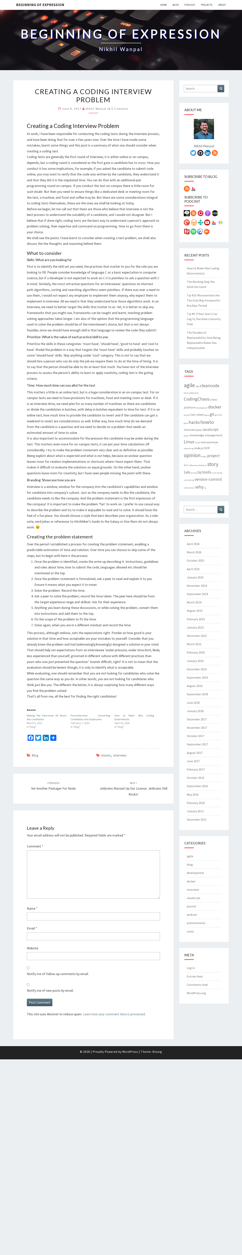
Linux (189, 442)
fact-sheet (197, 414)
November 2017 (197, 727)
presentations (196, 923)
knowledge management (206, 435)
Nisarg (157, 1051)
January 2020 (195, 661)
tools (206, 472)
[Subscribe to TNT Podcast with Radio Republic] (187, 233)
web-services (189, 488)
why (199, 487)
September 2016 (197, 786)
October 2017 (195, 736)
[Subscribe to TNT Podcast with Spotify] (193, 233)
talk (187, 472)
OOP (207, 448)
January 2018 (195, 711)
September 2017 (197, 744)
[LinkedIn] (208, 154)
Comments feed (197, 985)
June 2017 (193, 761)
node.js (198, 448)
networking (189, 448)
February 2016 (196, 803)
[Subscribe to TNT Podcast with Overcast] (194, 224)
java (199, 430)
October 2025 (195, 560)
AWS (197, 386)
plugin (204, 456)
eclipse (187, 415)
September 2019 (197, 677)
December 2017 (197, 719)
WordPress (130, 1051)
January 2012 (195, 811)
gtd (216, 415)
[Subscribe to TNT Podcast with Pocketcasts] (187, 224)
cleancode (209, 385)
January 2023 (195, 627)
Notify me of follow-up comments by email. (58, 974)
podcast (192, 914)
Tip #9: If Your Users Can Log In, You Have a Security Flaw (204, 319)
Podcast (190, 4)
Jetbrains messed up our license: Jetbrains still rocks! (133, 788)
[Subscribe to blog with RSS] (187, 190)
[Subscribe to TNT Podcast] (187, 214)
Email (32, 928)
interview (119, 755)
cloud (186, 393)
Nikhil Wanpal (96, 108)
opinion (192, 455)
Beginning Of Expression (40, 4)
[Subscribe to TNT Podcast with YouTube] (207, 224)
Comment (35, 846)
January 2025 (195, 577)
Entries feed (194, 976)
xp (205, 488)
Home (163, 4)
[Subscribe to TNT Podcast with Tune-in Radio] (201, 224)
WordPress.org (196, 993)
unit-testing (189, 480)
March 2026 (194, 552)
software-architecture (198, 465)
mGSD (197, 442)
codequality (194, 393)
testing (194, 473)
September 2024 (197, 594)
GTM (220, 415)
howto (106, 755)
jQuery (186, 435)
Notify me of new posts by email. (50, 990)
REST (186, 465)
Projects (207, 4)
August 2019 (194, 686)
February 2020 (196, 652)
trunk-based (217, 473)
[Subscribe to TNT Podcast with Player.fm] (201, 214)
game (207, 415)
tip (199, 472)
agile (189, 385)
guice (186, 423)
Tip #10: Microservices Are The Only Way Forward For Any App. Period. (203, 300)
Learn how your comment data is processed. (114, 1014)
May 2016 (193, 794)
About (222, 4)
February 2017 (196, 769)
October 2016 (195, 778)
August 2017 (194, 753)
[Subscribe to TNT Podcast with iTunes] (208, 214)
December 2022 (197, 636)
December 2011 (197, 819)
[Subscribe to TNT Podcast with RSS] (193, 214)
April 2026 (193, 544)
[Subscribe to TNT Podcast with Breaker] (200, 233)
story (212, 464)
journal (191, 906)
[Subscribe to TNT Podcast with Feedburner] (214, 224)
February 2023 (196, 619)
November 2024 (197, 586)
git (212, 414)
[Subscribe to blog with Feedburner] (193, 190)
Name (32, 908)
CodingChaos (196, 399)
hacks (194, 422)
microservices (209, 442)
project (213, 455)
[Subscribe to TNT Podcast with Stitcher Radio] (215, 214)
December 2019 (197, 669)
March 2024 (194, 602)
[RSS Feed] (215, 154)
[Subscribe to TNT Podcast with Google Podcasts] (220, 224)
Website (32, 948)
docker (214, 407)
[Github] (200, 154)
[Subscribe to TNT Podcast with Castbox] (207, 233)
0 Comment (120, 108)
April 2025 (193, 569)
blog (35, 755)
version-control (208, 479)
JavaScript (210, 429)
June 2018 (193, 703)
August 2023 (194, 610)
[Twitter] (193, 154)
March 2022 (194, 644)
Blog (176, 4)
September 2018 (197, 694)
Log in (191, 968)
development (202, 408)
